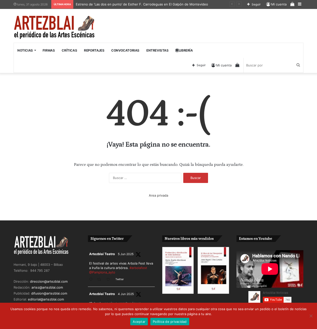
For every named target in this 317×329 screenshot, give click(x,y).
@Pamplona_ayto (102, 272)
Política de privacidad (170, 322)
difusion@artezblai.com (49, 293)
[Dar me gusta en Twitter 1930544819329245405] (109, 280)
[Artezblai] (55, 27)
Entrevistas (157, 50)
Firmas (49, 50)
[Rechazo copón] (310, 315)
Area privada (158, 195)
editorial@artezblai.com (46, 299)
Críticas (69, 50)
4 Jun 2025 (126, 294)
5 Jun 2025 (125, 254)
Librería (185, 50)
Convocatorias (125, 50)
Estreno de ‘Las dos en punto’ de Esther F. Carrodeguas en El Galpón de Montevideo (142, 4)
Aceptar (139, 322)
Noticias (25, 50)
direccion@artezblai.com (49, 281)
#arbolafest (138, 268)
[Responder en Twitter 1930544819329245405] (92, 280)
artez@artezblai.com (47, 287)
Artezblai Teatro (102, 254)
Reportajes (94, 50)
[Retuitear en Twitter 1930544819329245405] (100, 280)
